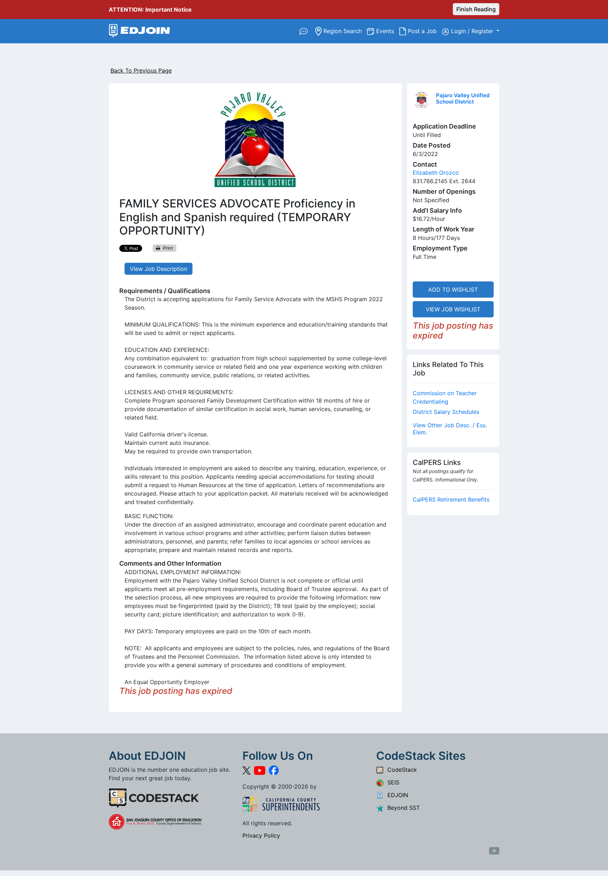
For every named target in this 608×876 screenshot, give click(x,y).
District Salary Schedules (446, 411)
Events (387, 31)
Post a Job (424, 31)
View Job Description (158, 268)
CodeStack (400, 769)
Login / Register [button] (473, 31)
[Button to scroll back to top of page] (494, 851)
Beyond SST (402, 807)
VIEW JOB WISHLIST (453, 309)
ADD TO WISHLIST (453, 289)
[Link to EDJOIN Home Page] (139, 31)
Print (166, 248)
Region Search (344, 31)
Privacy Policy (261, 835)
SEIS (391, 782)
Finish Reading (476, 9)
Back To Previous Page (141, 70)
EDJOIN (396, 795)
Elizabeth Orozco (436, 172)
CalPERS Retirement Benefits (451, 499)
